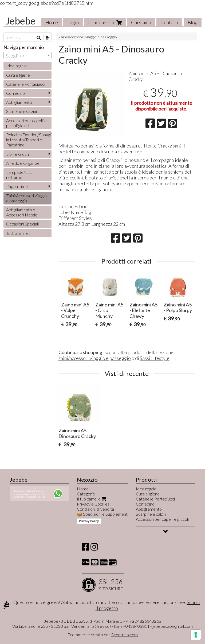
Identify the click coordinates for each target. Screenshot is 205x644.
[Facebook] (85, 548)
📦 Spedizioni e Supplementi (102, 513)
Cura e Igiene (18, 74)
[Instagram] (94, 548)
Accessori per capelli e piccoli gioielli (26, 123)
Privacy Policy (89, 521)
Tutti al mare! (18, 233)
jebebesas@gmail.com (172, 626)
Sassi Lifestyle (154, 358)
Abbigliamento (19, 102)
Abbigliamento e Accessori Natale (21, 212)
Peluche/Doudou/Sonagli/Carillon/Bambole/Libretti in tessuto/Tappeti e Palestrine (29, 139)
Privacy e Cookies (93, 503)
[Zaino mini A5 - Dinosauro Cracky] (91, 103)
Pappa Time (17, 186)
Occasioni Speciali (22, 223)
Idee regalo (16, 65)
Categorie (86, 493)
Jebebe (20, 21)
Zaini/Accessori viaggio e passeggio (87, 37)
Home (51, 22)
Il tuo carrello (102, 22)
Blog (193, 22)
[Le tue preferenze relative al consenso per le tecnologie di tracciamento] (196, 635)
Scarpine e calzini (21, 111)
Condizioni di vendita (95, 508)
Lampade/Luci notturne (19, 175)
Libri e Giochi (18, 154)
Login (73, 22)
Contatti (169, 22)
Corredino (15, 93)
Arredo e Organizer (23, 163)
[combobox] (27, 55)
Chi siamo (141, 22)
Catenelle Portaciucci (25, 84)
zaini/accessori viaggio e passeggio (94, 358)
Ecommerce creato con (102, 634)
